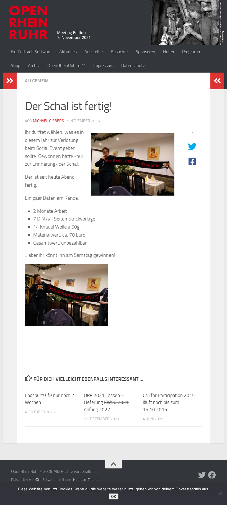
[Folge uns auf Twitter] (202, 475)
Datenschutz (133, 65)
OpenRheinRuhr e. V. (66, 65)
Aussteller (93, 51)
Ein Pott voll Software (31, 51)
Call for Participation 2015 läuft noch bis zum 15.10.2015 (169, 402)
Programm (191, 51)
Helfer (168, 51)
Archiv (34, 65)
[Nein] (220, 493)
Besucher (119, 51)
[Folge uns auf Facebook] (212, 475)
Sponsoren (145, 51)
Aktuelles (68, 51)
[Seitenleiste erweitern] (10, 81)
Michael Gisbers (48, 121)
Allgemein (36, 80)
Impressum (103, 65)
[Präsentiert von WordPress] (37, 479)
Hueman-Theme (86, 480)
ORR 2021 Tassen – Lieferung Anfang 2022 (106, 402)
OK (113, 496)
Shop (15, 65)
